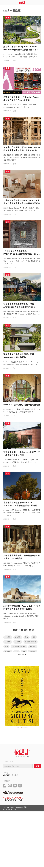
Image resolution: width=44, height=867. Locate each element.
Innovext (13, 809)
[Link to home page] (22, 753)
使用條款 (15, 775)
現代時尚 (32, 646)
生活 (16, 651)
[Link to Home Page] (22, 2)
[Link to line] (10, 786)
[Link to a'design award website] (13, 798)
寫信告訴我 (6, 775)
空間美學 (18, 642)
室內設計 (7, 637)
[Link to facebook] (5, 786)
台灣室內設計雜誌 (30, 642)
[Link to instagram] (20, 786)
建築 (24, 651)
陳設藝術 (7, 651)
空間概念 (7, 642)
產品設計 (32, 651)
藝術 (34, 637)
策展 (26, 637)
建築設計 (18, 637)
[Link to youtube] (15, 786)
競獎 (6, 646)
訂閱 (37, 766)
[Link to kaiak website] (13, 792)
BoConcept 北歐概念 (18, 646)
